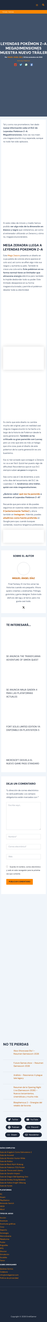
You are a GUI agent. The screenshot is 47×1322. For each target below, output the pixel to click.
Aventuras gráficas (7, 1224)
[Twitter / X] (23, 607)
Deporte (3, 1230)
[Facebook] (31, 64)
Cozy (2, 1227)
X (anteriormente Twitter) (16, 511)
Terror (2, 1260)
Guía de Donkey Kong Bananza (12, 1180)
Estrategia (4, 1233)
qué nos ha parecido (29, 494)
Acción (3, 1218)
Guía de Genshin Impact (10, 1173)
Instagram (19, 514)
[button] (43, 5)
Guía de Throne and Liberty (11, 1170)
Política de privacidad (9, 1278)
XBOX (2, 1206)
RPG (2, 1248)
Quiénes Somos (6, 1269)
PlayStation (5, 1200)
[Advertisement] (23, 91)
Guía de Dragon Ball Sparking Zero (14, 1177)
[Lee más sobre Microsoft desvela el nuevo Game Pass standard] (23, 746)
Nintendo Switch (7, 1203)
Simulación (4, 1254)
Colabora (4, 1272)
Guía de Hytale (6, 1186)
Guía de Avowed (7, 1155)
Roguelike (4, 1245)
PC (1, 1194)
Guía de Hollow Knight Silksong (13, 1183)
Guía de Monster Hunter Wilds (12, 1158)
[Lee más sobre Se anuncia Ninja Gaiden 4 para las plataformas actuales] (23, 676)
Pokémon (26, 61)
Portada (5, 12)
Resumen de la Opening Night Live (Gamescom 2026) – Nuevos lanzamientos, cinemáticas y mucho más (27, 1092)
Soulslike (3, 1257)
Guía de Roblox (6, 1161)
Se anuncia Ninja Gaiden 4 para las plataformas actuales (21, 693)
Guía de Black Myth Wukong (11, 1164)
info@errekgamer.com (9, 1275)
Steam (2, 1197)
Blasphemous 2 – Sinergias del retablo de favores (28, 1104)
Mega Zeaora (14, 255)
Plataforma (4, 1239)
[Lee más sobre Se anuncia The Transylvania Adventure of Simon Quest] (23, 642)
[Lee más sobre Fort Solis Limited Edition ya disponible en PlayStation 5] (23, 713)
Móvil (2, 1209)
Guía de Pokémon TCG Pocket (12, 1167)
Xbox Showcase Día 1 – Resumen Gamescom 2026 (26, 1052)
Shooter (3, 1251)
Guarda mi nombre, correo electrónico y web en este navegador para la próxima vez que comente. (23, 870)
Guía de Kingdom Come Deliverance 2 (16, 1152)
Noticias (11, 12)
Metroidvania (5, 1236)
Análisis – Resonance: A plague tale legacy (28, 1077)
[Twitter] (21, 64)
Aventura (4, 1221)
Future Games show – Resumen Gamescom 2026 (28, 1064)
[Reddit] (15, 64)
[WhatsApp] (26, 64)
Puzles (2, 1242)
